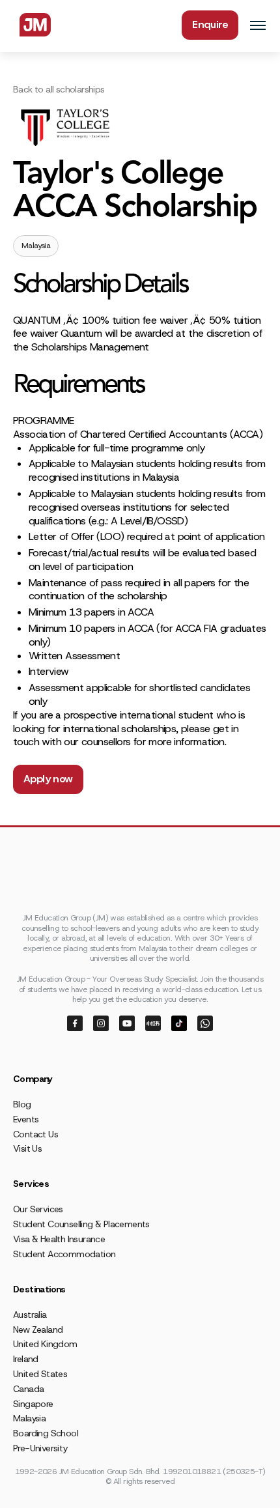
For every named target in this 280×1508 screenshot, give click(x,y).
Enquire (210, 24)
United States (40, 1374)
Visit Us (27, 1148)
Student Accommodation (64, 1254)
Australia (30, 1314)
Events (25, 1119)
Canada (28, 1389)
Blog (22, 1104)
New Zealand (38, 1329)
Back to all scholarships (59, 89)
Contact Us (35, 1134)
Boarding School (45, 1433)
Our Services (38, 1209)
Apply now (48, 779)
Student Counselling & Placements (81, 1224)
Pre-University (40, 1448)
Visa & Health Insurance (59, 1239)
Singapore (33, 1404)
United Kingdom (45, 1344)
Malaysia (29, 1418)
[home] (32, 24)
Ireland (25, 1359)
